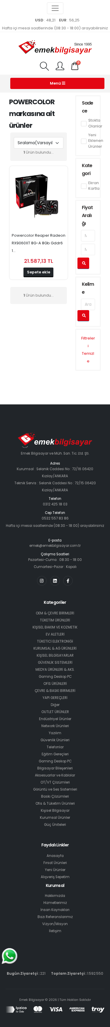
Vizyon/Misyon (55, 924)
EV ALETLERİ (55, 634)
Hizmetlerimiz (55, 902)
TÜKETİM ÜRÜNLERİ (55, 620)
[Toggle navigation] (55, 8)
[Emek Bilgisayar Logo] (55, 48)
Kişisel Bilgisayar (55, 810)
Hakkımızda (55, 895)
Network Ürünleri (55, 726)
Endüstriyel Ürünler (55, 719)
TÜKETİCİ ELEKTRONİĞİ (55, 641)
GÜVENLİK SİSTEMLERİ (55, 662)
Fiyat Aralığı (87, 215)
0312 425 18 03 (55, 504)
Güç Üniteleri (55, 824)
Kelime (88, 288)
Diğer (55, 704)
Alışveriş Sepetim (55, 877)
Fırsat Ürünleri (55, 862)
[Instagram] (42, 581)
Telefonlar (55, 747)
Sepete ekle (38, 272)
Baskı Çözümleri (55, 796)
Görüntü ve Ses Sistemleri (55, 789)
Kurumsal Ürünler (55, 817)
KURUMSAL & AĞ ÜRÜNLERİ (55, 648)
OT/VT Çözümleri (55, 782)
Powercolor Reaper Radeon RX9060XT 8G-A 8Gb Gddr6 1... (38, 243)
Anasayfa (55, 855)
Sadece (87, 107)
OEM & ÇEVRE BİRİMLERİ (55, 613)
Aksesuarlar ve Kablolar (55, 775)
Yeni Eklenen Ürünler (95, 140)
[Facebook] (68, 581)
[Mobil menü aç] (44, 66)
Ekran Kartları (95, 185)
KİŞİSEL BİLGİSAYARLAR (55, 655)
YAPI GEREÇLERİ (55, 697)
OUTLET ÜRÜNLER (55, 712)
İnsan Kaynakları (55, 909)
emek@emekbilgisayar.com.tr (55, 545)
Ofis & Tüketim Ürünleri (55, 803)
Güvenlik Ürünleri (55, 740)
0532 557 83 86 (55, 518)
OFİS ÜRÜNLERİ (55, 683)
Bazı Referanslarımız (55, 917)
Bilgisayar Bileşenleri (55, 768)
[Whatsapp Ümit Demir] (9, 956)
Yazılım (55, 733)
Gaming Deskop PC (55, 676)
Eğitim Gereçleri (55, 754)
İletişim (55, 931)
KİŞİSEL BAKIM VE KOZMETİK (55, 627)
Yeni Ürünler (55, 870)
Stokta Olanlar (95, 123)
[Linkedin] (55, 581)
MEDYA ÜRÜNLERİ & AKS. (55, 669)
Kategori (87, 169)
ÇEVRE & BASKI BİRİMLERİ (55, 690)
